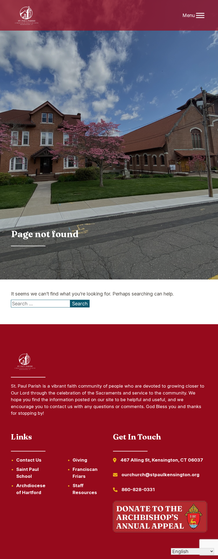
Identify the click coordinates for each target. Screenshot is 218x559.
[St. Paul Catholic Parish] (26, 15)
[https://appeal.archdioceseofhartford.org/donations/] (160, 517)
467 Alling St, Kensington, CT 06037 (161, 460)
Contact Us (28, 460)
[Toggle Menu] (200, 15)
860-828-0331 (138, 489)
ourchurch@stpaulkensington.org (160, 474)
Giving (80, 460)
